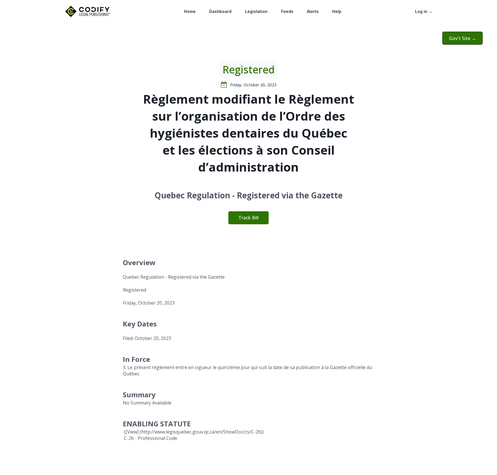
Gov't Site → (462, 38)
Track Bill (248, 217)
